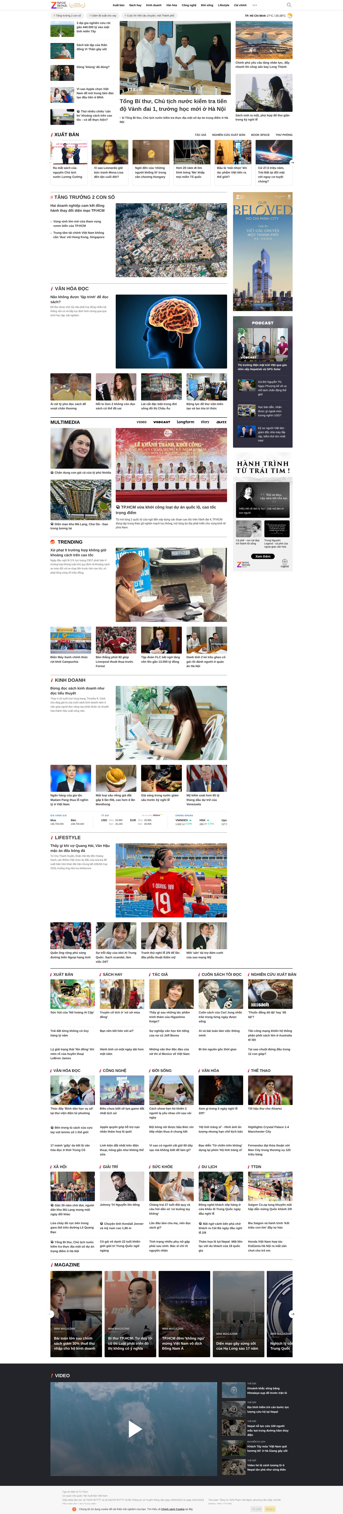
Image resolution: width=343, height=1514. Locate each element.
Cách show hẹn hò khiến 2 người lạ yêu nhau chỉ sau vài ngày (170, 1113)
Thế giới (251, 1383)
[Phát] (133, 1429)
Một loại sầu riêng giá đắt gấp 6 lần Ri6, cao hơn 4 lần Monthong (115, 800)
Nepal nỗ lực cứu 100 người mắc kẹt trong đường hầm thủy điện (268, 1430)
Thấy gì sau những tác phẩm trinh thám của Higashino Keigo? (169, 1017)
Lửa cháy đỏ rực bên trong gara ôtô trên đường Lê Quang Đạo (72, 1228)
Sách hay (135, 5)
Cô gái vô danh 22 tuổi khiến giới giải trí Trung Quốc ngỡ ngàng (120, 1246)
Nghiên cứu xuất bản (273, 975)
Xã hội (59, 1167)
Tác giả (160, 975)
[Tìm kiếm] (289, 5)
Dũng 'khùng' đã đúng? (93, 67)
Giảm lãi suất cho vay (104, 15)
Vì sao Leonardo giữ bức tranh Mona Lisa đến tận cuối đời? (108, 172)
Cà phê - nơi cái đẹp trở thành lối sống (247, 542)
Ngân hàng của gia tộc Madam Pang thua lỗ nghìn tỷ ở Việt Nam (69, 800)
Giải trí (110, 1167)
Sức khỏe (162, 1167)
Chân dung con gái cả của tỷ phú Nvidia (83, 472)
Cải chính (240, 5)
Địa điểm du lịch (256, 1441)
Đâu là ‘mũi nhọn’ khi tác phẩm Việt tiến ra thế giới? (232, 172)
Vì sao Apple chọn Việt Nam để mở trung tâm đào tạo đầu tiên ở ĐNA (95, 93)
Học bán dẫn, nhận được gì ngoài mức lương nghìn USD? (270, 411)
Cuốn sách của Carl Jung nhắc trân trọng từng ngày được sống (220, 1017)
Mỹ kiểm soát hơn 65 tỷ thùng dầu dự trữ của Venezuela (203, 800)
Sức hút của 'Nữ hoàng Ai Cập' (72, 1012)
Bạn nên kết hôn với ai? (117, 1031)
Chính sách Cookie (173, 1509)
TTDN (256, 1167)
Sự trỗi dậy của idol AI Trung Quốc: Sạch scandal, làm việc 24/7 (116, 957)
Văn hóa (171, 5)
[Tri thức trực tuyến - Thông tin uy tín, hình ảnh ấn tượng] (68, 5)
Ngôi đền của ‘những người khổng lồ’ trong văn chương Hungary (150, 172)
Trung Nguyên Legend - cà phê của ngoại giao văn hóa (276, 543)
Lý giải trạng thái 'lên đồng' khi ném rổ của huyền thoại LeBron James (72, 1054)
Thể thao (261, 1071)
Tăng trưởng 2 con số (68, 15)
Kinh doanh (153, 5)
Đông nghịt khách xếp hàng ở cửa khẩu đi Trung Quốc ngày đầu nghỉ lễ (220, 1209)
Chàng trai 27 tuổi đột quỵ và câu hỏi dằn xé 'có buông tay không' (169, 1209)
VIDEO (62, 1375)
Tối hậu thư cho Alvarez (265, 1108)
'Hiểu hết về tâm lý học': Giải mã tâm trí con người (261, 510)
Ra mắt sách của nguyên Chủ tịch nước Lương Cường (67, 172)
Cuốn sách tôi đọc (222, 975)
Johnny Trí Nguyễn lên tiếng (120, 1205)
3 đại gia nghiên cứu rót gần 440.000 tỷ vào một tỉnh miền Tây (93, 27)
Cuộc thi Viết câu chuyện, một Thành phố (150, 15)
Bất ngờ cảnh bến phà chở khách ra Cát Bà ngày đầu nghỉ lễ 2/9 (220, 1228)
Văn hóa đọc (72, 288)
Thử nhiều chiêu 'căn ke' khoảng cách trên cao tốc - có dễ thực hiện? (94, 116)
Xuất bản (118, 5)
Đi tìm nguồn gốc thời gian (218, 1049)
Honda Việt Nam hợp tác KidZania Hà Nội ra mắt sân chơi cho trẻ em (267, 1246)
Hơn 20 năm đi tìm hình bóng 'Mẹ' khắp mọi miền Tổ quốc (190, 172)
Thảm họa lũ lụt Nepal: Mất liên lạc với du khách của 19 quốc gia (221, 1246)
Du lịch (209, 1167)
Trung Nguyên (240, 453)
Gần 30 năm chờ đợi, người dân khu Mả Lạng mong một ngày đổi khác (72, 1210)
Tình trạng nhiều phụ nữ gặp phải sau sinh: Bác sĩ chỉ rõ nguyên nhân (169, 1246)
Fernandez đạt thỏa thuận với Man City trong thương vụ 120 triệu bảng (269, 1150)
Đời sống (207, 5)
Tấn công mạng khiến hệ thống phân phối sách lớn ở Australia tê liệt (270, 1035)
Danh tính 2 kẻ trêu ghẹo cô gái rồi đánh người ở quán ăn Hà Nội (206, 662)
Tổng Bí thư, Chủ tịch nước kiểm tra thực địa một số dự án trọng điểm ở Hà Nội (72, 1247)
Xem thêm (263, 552)
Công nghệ (189, 5)
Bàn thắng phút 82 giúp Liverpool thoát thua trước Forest (114, 662)
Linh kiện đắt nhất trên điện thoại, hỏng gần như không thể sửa (122, 1150)
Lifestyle (223, 5)
